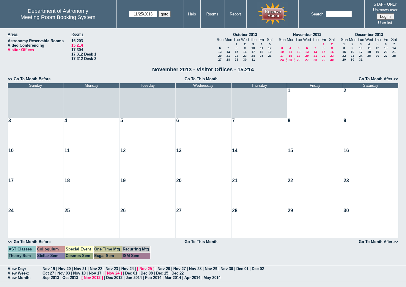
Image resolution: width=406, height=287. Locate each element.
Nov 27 (179, 268)
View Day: (17, 268)
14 (228, 51)
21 (228, 55)
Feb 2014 (153, 277)
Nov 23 (112, 268)
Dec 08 (147, 273)
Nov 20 (64, 268)
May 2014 (212, 277)
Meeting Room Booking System (58, 17)
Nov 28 (195, 268)
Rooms (212, 14)
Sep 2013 (51, 277)
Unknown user (385, 10)
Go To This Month (201, 79)
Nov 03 (63, 273)
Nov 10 (79, 273)
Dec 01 (242, 268)
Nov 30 (227, 268)
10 (253, 48)
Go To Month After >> (378, 79)
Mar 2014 (173, 277)
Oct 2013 (70, 277)
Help (192, 14)
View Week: (18, 273)
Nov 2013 (92, 277)
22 (236, 55)
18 (261, 51)
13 (220, 51)
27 (220, 59)
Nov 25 (145, 268)
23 (245, 55)
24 (253, 55)
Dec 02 (258, 268)
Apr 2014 (192, 277)
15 (236, 51)
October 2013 (245, 34)
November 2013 (307, 34)
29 (236, 59)
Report (235, 14)
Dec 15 (162, 273)
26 (270, 55)
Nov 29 (211, 268)
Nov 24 (127, 268)
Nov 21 (80, 268)
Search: (318, 14)
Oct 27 (48, 273)
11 (261, 48)
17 (253, 51)
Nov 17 (95, 273)
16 (245, 51)
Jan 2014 (134, 277)
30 (245, 59)
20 (220, 55)
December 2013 (369, 34)
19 (270, 51)
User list (385, 22)
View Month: (19, 277)
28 (228, 59)
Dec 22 (177, 273)
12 (270, 48)
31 (253, 59)
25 (261, 55)
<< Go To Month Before (29, 79)
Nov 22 (96, 268)
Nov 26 (164, 268)
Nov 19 (49, 268)
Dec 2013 (114, 277)
